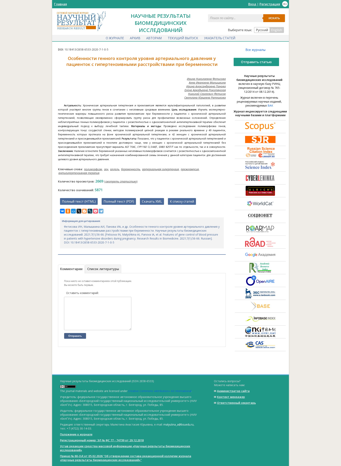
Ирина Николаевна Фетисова (206, 79)
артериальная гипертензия (160, 169)
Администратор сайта (233, 391)
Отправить (75, 335)
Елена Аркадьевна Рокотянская (205, 90)
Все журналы (255, 50)
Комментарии (71, 269)
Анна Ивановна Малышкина (207, 82)
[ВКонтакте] (62, 211)
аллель (114, 169)
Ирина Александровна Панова (206, 86)
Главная (60, 4)
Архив (135, 38)
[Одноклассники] (68, 211)
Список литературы (103, 269)
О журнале (115, 38)
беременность (130, 169)
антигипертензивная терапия (78, 173)
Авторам (154, 38)
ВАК (270, 105)
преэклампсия (190, 169)
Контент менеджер (231, 397)
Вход (252, 4)
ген (106, 169)
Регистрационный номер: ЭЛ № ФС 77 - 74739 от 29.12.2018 (102, 440)
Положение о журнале (76, 434)
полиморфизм (93, 169)
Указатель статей (219, 38)
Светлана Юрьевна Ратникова (205, 97)
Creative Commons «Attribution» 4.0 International (159, 391)
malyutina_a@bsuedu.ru (178, 424)
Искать (274, 18)
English (276, 30)
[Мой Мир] (73, 211)
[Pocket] (95, 211)
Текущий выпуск (183, 38)
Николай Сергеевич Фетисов (207, 94)
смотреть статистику (121, 181)
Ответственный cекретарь (236, 403)
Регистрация (269, 4)
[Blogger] (84, 211)
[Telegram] (101, 211)
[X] (79, 211)
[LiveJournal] (90, 211)
